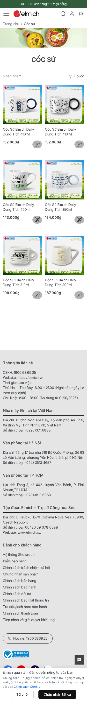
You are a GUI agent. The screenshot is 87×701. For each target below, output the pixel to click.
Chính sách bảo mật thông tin (26, 600)
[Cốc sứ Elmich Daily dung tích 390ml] (64, 255)
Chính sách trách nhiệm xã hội (26, 568)
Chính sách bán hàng (19, 581)
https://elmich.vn (30, 377)
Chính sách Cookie (27, 686)
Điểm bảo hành (15, 561)
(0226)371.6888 (38, 430)
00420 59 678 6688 (41, 527)
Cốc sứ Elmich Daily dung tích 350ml (60, 207)
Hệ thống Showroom (19, 554)
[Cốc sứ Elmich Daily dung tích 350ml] (64, 179)
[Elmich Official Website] (26, 13)
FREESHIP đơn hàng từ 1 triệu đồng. (43, 4)
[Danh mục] (6, 13)
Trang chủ (11, 24)
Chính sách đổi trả (17, 594)
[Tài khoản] (72, 14)
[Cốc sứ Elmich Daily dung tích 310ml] (22, 255)
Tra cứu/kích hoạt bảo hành (25, 607)
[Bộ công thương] (43, 654)
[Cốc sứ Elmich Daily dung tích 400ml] (22, 179)
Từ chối (22, 694)
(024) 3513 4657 (38, 462)
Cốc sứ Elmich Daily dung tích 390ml (60, 282)
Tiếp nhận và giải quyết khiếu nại (29, 620)
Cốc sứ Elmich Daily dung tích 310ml (18, 282)
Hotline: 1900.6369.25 (30, 638)
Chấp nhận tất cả (57, 694)
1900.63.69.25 (25, 372)
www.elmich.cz (29, 532)
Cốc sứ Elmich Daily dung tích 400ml (18, 207)
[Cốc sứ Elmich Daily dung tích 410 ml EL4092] (64, 104)
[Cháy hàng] (37, 144)
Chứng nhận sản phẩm (20, 574)
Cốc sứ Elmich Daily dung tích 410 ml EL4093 (18, 132)
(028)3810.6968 (38, 495)
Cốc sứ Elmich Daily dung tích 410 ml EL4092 (60, 132)
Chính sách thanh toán (20, 613)
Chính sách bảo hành (19, 587)
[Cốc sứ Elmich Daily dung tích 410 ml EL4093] (22, 104)
